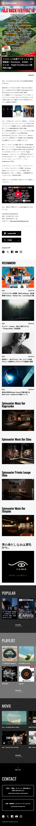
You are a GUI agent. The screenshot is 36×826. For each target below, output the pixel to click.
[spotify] (3, 253)
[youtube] (16, 253)
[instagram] (20, 253)
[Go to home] (9, 3)
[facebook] (12, 253)
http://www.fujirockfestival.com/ (19, 221)
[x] (7, 253)
